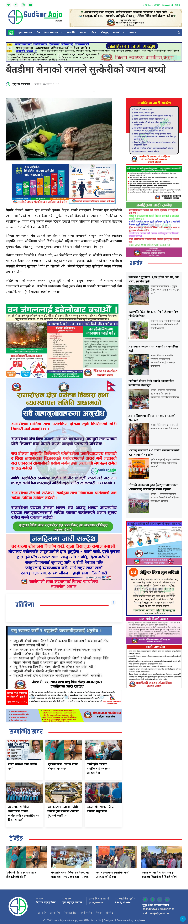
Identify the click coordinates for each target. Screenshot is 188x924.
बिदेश (93, 32)
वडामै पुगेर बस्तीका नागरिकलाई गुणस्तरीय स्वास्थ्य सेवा (99, 768)
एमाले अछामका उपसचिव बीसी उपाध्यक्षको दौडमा (112, 874)
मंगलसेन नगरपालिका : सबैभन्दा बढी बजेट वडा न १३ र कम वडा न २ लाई (70, 874)
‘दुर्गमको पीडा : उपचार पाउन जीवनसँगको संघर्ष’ (62, 766)
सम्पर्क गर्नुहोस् (86, 912)
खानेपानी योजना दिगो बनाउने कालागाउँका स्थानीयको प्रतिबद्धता (151, 383)
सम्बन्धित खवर (26, 732)
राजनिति (71, 32)
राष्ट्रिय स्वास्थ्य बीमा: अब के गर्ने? (22, 766)
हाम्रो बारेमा (55, 912)
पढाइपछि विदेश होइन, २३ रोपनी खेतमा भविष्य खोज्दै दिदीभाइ (154, 314)
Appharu (140, 920)
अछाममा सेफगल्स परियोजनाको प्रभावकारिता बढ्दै (153, 348)
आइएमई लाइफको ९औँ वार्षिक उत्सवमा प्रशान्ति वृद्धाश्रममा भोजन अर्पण (154, 452)
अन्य (131, 32)
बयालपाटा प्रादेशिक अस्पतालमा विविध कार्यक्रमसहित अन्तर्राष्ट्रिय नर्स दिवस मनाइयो (24, 813)
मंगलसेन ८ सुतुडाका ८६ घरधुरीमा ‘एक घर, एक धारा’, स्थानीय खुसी (154, 279)
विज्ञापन (99, 912)
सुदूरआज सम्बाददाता (21, 84)
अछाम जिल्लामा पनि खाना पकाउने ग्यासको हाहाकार (152, 418)
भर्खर (136, 264)
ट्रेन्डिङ (16, 839)
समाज (83, 32)
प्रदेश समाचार (51, 32)
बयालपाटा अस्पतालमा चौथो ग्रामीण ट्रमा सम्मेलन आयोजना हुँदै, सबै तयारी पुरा (63, 811)
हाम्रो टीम (42, 912)
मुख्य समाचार (25, 32)
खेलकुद (105, 32)
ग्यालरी (116, 32)
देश (38, 32)
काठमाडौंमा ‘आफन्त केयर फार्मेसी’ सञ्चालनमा (101, 809)
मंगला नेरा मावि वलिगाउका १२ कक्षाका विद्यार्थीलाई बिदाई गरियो (159, 874)
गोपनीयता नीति (70, 912)
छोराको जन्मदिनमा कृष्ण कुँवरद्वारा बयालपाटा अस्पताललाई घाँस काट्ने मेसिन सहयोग (153, 487)
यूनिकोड (109, 912)
